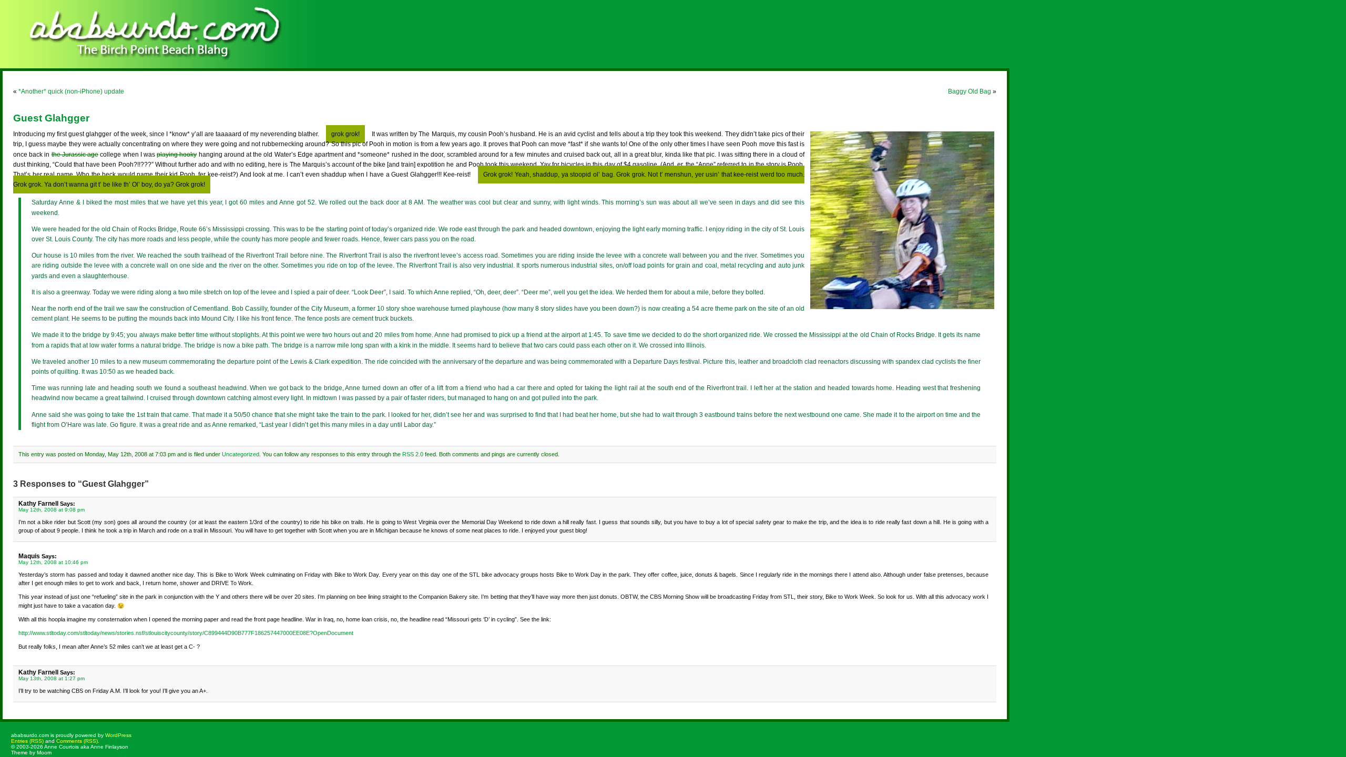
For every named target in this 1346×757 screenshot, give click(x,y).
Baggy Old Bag (969, 91)
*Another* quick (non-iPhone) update (71, 91)
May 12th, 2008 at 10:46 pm (53, 562)
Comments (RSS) (77, 741)
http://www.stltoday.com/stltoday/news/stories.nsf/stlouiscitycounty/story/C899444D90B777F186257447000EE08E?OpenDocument (185, 633)
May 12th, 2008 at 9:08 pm (51, 510)
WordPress (118, 735)
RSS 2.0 (412, 454)
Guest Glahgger (51, 118)
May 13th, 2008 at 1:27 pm (51, 678)
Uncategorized (240, 454)
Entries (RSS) (27, 741)
